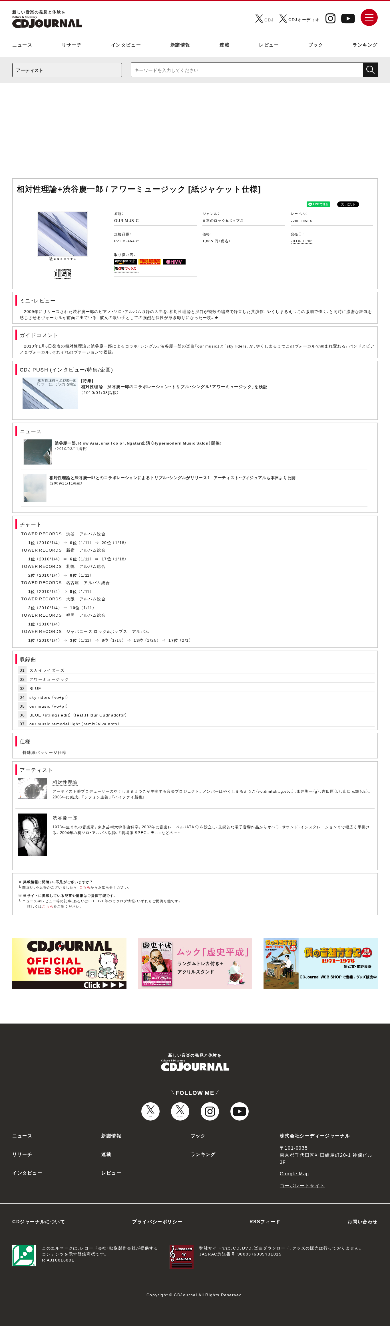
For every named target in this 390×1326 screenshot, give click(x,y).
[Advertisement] (195, 133)
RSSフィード (265, 1221)
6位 (73, 542)
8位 (73, 575)
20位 (106, 542)
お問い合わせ (362, 1221)
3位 (73, 640)
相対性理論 (65, 781)
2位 (31, 575)
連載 (225, 44)
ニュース (22, 44)
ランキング (365, 44)
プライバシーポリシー (157, 1221)
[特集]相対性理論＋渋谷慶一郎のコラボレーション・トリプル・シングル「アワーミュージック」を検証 (174, 383)
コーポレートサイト (302, 1185)
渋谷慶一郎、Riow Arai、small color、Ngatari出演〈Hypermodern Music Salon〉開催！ (138, 443)
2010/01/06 (302, 240)
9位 (73, 591)
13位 (138, 640)
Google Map (294, 1173)
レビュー (269, 44)
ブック (315, 44)
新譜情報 (180, 44)
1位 (31, 542)
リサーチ (72, 44)
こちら (85, 887)
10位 (75, 607)
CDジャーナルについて (38, 1221)
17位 (106, 559)
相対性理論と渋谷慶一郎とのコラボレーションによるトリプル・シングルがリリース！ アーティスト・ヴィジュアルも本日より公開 (172, 477)
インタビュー (126, 44)
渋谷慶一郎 (65, 817)
